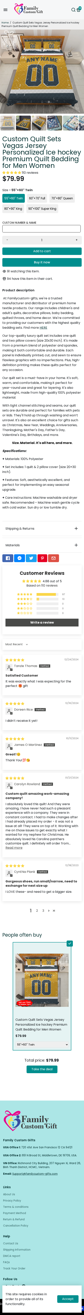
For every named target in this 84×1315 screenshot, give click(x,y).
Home (5, 22)
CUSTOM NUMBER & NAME (19, 223)
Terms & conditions (16, 1207)
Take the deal (42, 1069)
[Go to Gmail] (53, 558)
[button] (12, 172)
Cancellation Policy (15, 1226)
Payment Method (14, 1213)
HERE (43, 327)
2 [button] (37, 910)
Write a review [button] (42, 622)
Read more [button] (13, 847)
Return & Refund (14, 1219)
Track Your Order (14, 1268)
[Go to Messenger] (19, 558)
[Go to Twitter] (31, 558)
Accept (68, 1299)
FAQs (6, 1262)
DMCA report (11, 1256)
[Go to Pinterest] (42, 558)
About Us (9, 1194)
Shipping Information (16, 1250)
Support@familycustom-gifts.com (35, 1174)
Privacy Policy (12, 1200)
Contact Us (10, 1243)
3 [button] (43, 910)
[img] (14, 660)
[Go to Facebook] (7, 558)
